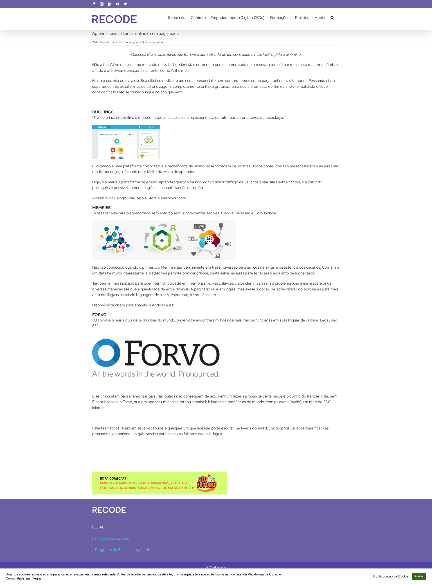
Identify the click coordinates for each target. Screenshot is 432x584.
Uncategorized (133, 42)
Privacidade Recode (112, 539)
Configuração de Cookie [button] (390, 576)
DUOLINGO (103, 112)
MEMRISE (101, 207)
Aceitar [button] (419, 576)
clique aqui (182, 574)
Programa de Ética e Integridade (122, 549)
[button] (332, 17)
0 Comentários (154, 42)
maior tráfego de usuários (237, 182)
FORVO (99, 314)
